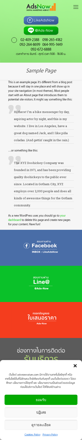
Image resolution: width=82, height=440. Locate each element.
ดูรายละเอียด (41, 425)
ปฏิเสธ (41, 412)
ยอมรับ (41, 400)
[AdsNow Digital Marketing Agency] (41, 7)
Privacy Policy (50, 434)
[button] (75, 365)
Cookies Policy (32, 434)
